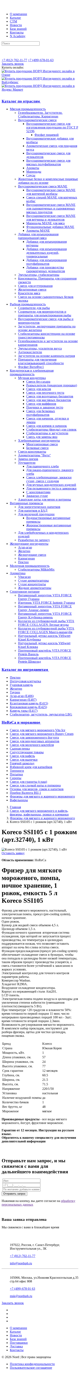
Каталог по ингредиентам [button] (25, 669)
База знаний (18, 28)
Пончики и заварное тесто (44, 407)
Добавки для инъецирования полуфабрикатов (46, 261)
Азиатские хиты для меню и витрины (44, 499)
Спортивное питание (25, 591)
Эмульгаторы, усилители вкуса (40, 348)
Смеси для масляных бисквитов (48, 400)
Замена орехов (28, 459)
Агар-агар (25, 547)
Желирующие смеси (32, 554)
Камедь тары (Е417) (24, 710)
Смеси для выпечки (24, 759)
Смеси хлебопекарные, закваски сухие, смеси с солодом (49, 479)
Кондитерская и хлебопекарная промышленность (32, 372)
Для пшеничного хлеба (42, 466)
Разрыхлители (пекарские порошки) (51, 385)
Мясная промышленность (28, 109)
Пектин (23, 562)
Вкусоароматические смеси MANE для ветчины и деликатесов (50, 217)
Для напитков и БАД (32, 510)
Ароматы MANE (38, 230)
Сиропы (15, 778)
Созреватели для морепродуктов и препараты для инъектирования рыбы (44, 313)
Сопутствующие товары (27, 752)
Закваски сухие (37, 496)
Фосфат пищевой (46, 135)
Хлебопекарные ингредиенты (39, 440)
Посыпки (16, 774)
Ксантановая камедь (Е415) (29, 703)
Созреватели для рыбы (34, 308)
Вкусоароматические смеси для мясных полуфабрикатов (48, 162)
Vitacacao (24, 577)
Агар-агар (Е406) (22, 696)
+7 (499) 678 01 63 (22, 1288)
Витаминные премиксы (26, 503)
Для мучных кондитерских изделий (51, 484)
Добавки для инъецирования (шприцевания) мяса (38, 236)
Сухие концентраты (32, 584)
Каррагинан (26, 558)
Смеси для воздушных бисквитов (49, 396)
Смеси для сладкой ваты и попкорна (35, 785)
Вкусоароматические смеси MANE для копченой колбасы (50, 191)
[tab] (40, 101)
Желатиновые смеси (32, 289)
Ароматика (17, 573)
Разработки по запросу (34, 540)
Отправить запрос (14, 1193)
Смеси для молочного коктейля (32, 745)
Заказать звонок (13, 63)
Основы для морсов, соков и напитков (37, 789)
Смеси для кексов (38, 389)
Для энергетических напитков (39, 507)
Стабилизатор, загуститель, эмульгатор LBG (41, 714)
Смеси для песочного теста (45, 392)
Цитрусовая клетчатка (25, 681)
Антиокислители (30, 352)
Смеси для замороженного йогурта (34, 737)
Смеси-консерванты (32, 451)
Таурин (15, 692)
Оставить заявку (13, 853)
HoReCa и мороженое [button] (21, 722)
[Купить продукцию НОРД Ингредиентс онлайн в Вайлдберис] (40, 82)
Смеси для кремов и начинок (46, 426)
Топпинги (17, 770)
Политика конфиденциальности (32, 1364)
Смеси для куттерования (35, 286)
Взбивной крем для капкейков (31, 767)
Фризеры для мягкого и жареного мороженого (42, 796)
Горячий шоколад (22, 763)
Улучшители (26, 462)
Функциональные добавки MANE (50, 227)
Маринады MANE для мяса (45, 223)
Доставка (16, 1346)
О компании (18, 14)
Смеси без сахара (38, 381)
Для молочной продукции (36, 514)
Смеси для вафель (22, 756)
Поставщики (19, 1342)
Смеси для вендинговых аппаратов (34, 741)
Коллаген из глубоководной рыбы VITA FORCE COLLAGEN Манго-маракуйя (46, 630)
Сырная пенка (20, 748)
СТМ (13, 21)
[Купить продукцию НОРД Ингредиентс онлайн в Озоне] (40, 75)
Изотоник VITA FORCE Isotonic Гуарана (46, 602)
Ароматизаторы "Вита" (34, 455)
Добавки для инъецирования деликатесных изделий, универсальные (46, 252)
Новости (16, 25)
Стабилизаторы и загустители (47, 433)
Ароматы (32, 168)
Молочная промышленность (29, 566)
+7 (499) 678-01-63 (41, 60)
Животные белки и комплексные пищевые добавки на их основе (48, 180)
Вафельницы (19, 800)
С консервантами (38, 492)
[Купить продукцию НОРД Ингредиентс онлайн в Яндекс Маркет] (40, 89)
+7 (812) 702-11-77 (14, 60)
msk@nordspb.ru (21, 1296)
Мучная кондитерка (32, 378)
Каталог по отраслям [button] (21, 101)
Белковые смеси (37, 448)
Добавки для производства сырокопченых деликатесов (45, 269)
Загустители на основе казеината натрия (46, 356)
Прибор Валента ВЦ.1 (25, 792)
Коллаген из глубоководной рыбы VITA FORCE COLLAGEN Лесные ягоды (46, 622)
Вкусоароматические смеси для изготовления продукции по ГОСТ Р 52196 (52, 127)
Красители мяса (29, 293)
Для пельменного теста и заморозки (51, 488)
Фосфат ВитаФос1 (31, 367)
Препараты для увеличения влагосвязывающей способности (41, 361)
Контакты (17, 32)
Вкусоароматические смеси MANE (42, 186)
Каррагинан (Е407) (23, 699)
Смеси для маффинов (41, 403)
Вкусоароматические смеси (37, 120)
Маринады (33, 171)
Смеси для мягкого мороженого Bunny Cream (41, 734)
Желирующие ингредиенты (29, 543)
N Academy (17, 36)
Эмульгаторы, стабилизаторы (38, 274)
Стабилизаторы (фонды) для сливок (51, 429)
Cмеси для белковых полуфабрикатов (40, 412)
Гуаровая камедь (21, 685)
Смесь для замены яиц (41, 437)
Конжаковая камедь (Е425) (28, 707)
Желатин (24, 551)
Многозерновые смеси (42, 444)
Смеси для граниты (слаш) (28, 781)
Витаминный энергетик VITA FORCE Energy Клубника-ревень (45, 615)
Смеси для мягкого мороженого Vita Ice (37, 730)
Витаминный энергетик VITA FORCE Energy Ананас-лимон (45, 608)
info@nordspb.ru (21, 1263)
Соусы (30, 175)
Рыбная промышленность (28, 304)
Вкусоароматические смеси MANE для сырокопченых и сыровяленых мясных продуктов (50, 208)
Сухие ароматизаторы (33, 580)
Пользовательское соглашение (31, 1367)
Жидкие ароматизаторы (34, 588)
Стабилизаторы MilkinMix (36, 569)
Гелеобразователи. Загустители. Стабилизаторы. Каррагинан (40, 114)
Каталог (15, 17)
